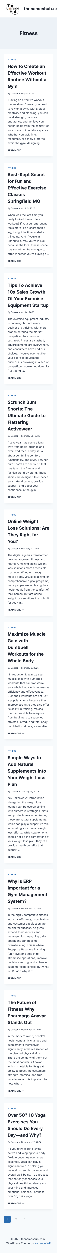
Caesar (14, 93)
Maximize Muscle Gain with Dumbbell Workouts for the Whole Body (27, 647)
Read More (16, 150)
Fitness (12, 59)
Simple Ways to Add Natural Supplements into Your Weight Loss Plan (27, 771)
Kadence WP (43, 1243)
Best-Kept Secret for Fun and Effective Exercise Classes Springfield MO (27, 188)
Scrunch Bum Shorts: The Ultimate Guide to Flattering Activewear (27, 416)
